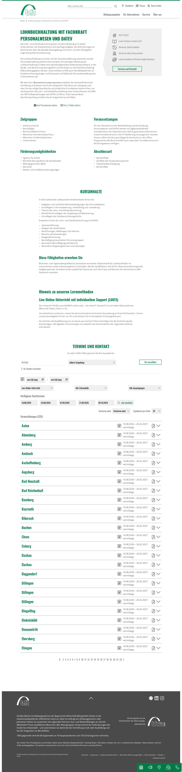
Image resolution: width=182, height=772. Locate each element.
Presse (142, 5)
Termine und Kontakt (127, 69)
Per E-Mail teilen (72, 105)
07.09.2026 (64, 402)
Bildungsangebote (112, 14)
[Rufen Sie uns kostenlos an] (177, 767)
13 (92, 659)
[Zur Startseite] (19, 9)
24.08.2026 (46, 402)
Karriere (146, 14)
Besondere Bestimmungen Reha (131, 755)
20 (114, 659)
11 (85, 659)
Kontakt (160, 755)
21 (117, 659)
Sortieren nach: (105, 411)
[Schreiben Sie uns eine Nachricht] (168, 767)
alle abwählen (127, 402)
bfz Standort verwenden (32, 368)
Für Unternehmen (131, 14)
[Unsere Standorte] (159, 767)
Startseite (84, 755)
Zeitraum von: (22, 379)
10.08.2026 (26, 402)
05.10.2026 (103, 402)
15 (98, 659)
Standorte (129, 5)
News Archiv (156, 5)
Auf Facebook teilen (47, 105)
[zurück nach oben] (91, 698)
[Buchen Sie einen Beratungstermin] (141, 767)
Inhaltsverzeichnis (159, 758)
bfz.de (22, 21)
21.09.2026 (84, 402)
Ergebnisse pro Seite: (142, 411)
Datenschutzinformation (109, 755)
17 (104, 659)
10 (82, 659)
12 (88, 659)
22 (121, 659)
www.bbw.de (139, 724)
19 (111, 659)
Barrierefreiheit (150, 755)
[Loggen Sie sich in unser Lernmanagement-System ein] (150, 767)
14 (95, 659)
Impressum (94, 755)
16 (101, 659)
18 (107, 659)
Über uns (157, 14)
